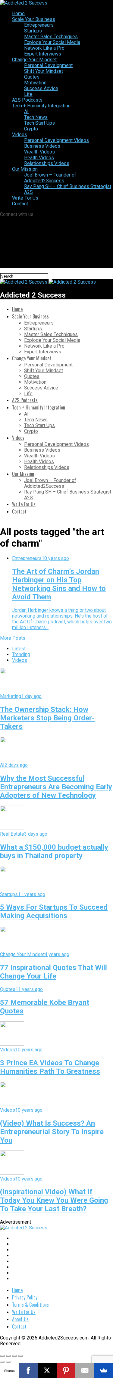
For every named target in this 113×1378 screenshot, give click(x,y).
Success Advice (41, 88)
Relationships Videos (46, 163)
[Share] (8, 1356)
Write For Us (25, 198)
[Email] (84, 1370)
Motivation (35, 83)
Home (18, 13)
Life (28, 94)
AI (26, 111)
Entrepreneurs (39, 25)
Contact (20, 204)
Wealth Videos (39, 152)
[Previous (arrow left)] (2, 1362)
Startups (33, 31)
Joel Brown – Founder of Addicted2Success (50, 178)
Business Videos (42, 146)
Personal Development (48, 65)
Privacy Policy (24, 1297)
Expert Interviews (42, 54)
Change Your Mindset (34, 59)
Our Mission (25, 169)
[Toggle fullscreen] (14, 1356)
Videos (19, 134)
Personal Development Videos (56, 140)
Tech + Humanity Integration (41, 106)
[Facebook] (28, 1370)
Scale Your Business (33, 19)
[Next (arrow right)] (8, 1362)
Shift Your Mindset (43, 71)
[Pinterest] (66, 1370)
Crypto (31, 129)
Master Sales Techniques (51, 36)
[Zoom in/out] (20, 1356)
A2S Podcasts (27, 100)
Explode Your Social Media (52, 42)
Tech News (36, 117)
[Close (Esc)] (2, 1356)
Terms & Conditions (30, 1304)
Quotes (31, 77)
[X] (47, 1370)
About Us (20, 1319)
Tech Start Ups (39, 123)
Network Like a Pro (44, 48)
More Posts (12, 638)
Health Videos (39, 157)
